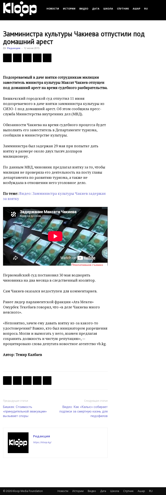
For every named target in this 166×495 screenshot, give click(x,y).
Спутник (123, 8)
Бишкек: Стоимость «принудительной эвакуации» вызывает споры (25, 411)
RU (146, 8)
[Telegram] (37, 58)
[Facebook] (7, 58)
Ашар (136, 8)
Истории (69, 8)
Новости (52, 8)
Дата (95, 8)
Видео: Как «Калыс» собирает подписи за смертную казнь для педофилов (83, 411)
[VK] (27, 58)
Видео (83, 8)
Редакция (13, 48)
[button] (158, 8)
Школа (108, 8)
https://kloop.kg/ (42, 442)
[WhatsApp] (47, 58)
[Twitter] (17, 58)
